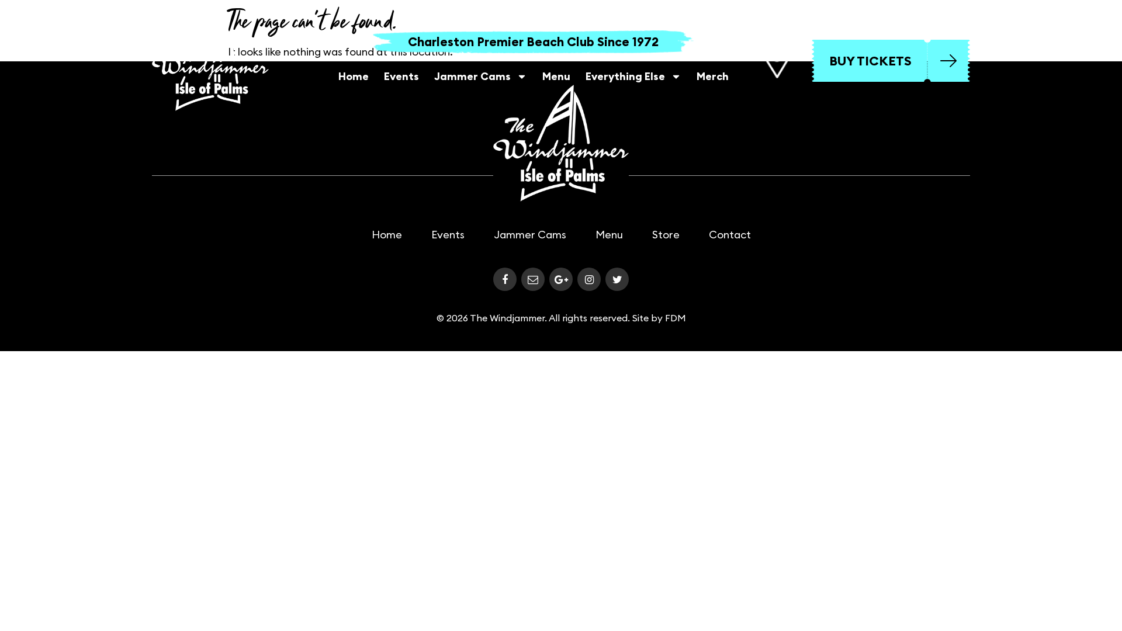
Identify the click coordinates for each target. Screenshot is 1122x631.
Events (401, 76)
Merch (713, 76)
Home (353, 76)
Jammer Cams (472, 76)
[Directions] (776, 60)
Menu (556, 76)
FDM (675, 318)
